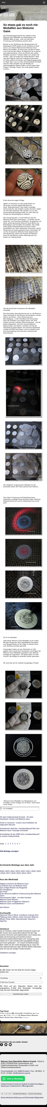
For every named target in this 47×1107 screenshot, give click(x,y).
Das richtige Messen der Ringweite (13, 888)
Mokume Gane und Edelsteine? (12, 904)
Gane (9, 917)
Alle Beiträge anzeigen (9, 851)
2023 (18, 871)
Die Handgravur (6, 890)
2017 (8, 873)
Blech (10, 915)
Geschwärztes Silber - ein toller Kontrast (15, 898)
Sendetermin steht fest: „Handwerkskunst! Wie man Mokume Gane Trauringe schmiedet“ (19, 829)
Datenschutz (15, 1086)
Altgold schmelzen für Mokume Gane (14, 884)
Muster (2, 919)
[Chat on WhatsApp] (13, 1081)
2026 (2, 871)
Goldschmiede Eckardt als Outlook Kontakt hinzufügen (22, 1084)
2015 (19, 873)
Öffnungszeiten (27, 1086)
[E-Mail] (10, 1045)
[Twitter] (5, 1045)
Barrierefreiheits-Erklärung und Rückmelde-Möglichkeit (22, 1098)
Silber (13, 919)
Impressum (5, 1086)
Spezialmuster (21, 919)
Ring (8, 919)
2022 (23, 871)
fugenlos (3, 921)
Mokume (34, 917)
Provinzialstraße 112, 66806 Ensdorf (15, 1071)
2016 (13, 873)
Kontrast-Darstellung (34, 1094)
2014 (24, 873)
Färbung (3, 917)
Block (16, 915)
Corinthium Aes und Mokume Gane (13, 886)
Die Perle (3, 892)
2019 (39, 871)
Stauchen (31, 919)
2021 (28, 871)
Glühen (15, 917)
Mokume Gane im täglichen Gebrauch (14, 902)
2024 (12, 871)
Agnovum (3, 915)
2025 (7, 871)
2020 (33, 871)
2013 (29, 873)
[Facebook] (1, 1045)
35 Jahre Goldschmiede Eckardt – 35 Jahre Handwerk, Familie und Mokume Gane (16, 818)
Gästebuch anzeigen (8, 953)
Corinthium (23, 915)
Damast (31, 915)
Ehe (36, 915)
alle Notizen (4, 907)
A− (3, 1094)
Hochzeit (27, 917)
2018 (3, 873)
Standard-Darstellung (19, 1094)
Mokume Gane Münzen (9, 900)
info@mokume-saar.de (21, 1073)
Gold (21, 917)
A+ (10, 1094)
